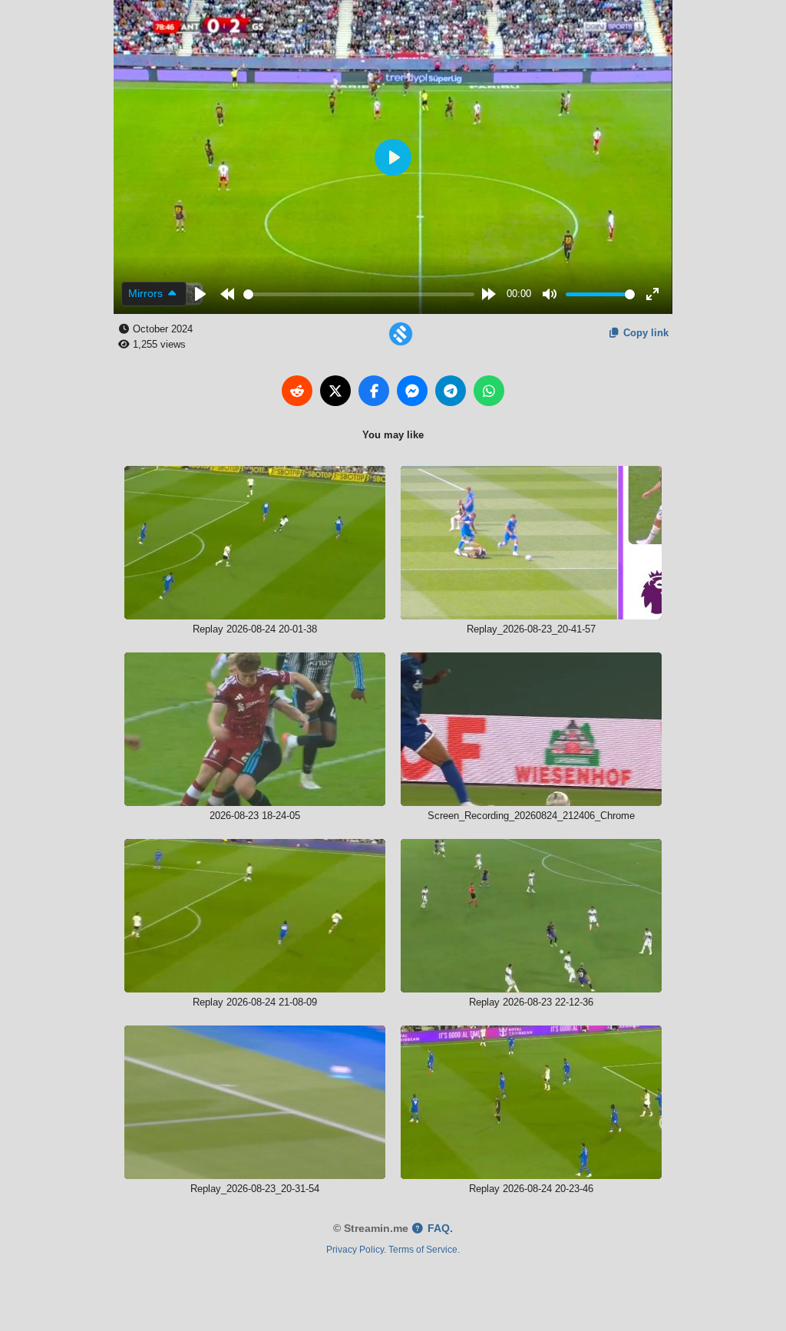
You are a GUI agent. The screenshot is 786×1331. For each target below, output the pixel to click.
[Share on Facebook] (373, 390)
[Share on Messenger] (412, 390)
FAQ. (438, 1228)
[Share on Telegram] (450, 390)
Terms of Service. (424, 1249)
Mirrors (147, 293)
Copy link (644, 333)
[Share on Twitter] (335, 390)
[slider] (359, 294)
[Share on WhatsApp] (489, 390)
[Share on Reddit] (297, 390)
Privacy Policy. (356, 1249)
